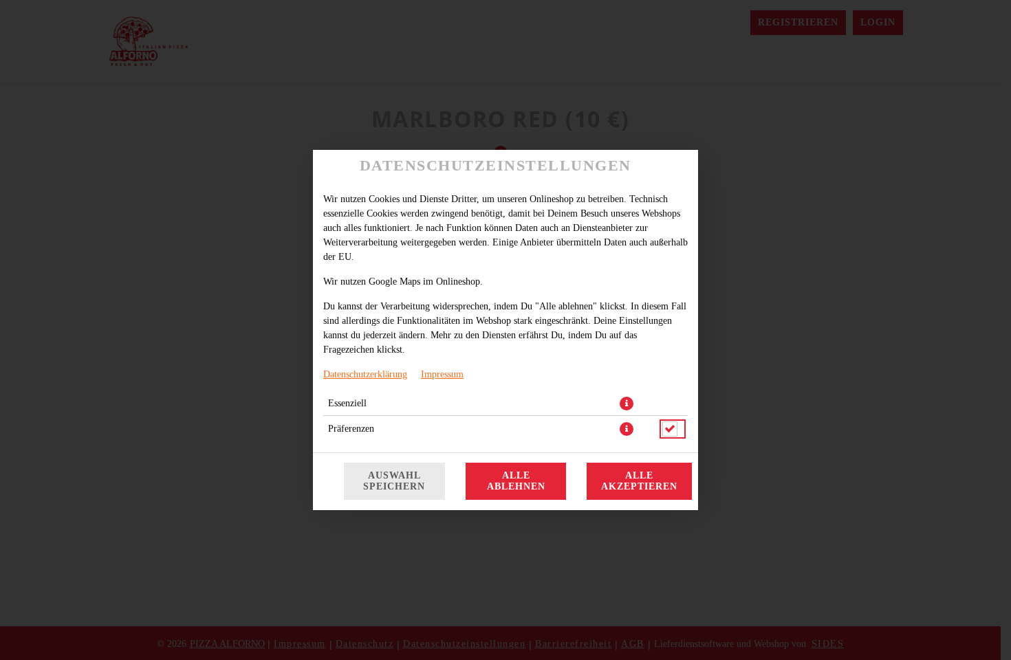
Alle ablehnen (516, 481)
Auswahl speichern (394, 481)
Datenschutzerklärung (365, 374)
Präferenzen (351, 429)
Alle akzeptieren (639, 481)
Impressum (442, 374)
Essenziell (347, 403)
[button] (626, 403)
